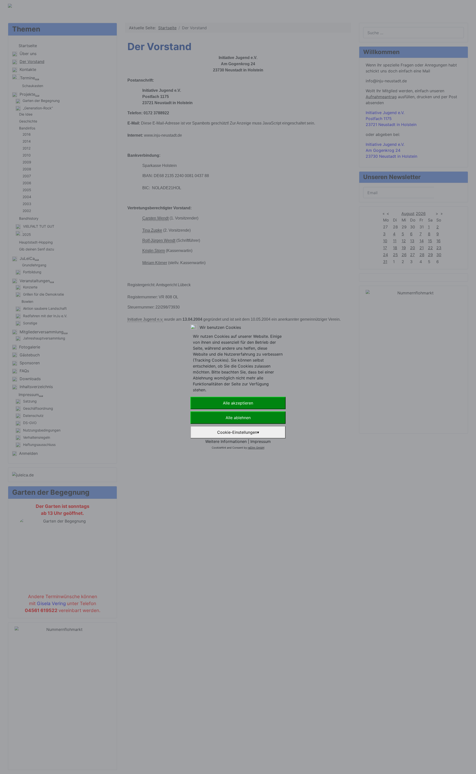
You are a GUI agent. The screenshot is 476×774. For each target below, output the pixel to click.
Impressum (260, 441)
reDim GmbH (256, 447)
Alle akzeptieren (238, 403)
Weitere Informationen (226, 441)
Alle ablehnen (238, 417)
